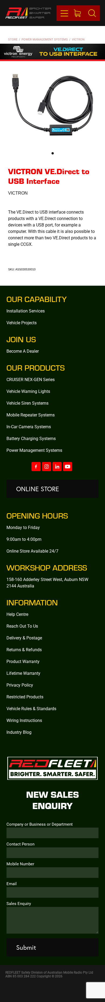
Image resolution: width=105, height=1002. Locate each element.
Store (13, 39)
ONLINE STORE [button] (37, 489)
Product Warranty (23, 661)
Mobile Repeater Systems (30, 415)
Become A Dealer (22, 351)
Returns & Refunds (24, 649)
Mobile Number (20, 864)
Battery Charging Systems (31, 438)
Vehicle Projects (21, 322)
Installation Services (25, 311)
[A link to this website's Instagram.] (46, 466)
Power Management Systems (45, 39)
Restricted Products (24, 696)
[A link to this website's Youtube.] (67, 466)
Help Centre (17, 614)
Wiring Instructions (24, 720)
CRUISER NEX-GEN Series (30, 379)
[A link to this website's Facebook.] (36, 466)
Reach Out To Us (22, 626)
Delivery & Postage (24, 637)
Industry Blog (19, 732)
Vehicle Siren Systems (27, 403)
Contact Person (20, 844)
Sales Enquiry (18, 904)
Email (11, 884)
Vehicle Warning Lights (28, 391)
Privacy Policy (19, 685)
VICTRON (78, 39)
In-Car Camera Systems (28, 426)
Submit (26, 947)
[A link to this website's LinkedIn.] (57, 466)
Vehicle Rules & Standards (31, 708)
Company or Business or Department (39, 824)
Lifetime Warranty (23, 673)
